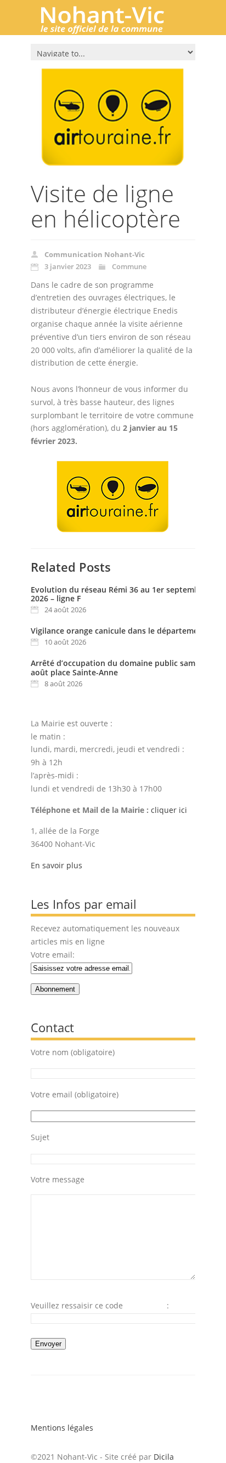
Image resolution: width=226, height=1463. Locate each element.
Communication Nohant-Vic (94, 254)
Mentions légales (62, 1427)
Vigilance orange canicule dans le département (118, 630)
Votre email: (53, 954)
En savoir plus (56, 865)
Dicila (164, 1456)
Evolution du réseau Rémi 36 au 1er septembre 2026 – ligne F (119, 594)
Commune (129, 266)
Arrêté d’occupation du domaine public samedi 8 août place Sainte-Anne (122, 668)
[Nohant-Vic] (113, 29)
